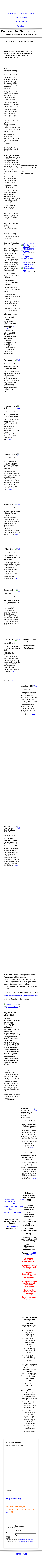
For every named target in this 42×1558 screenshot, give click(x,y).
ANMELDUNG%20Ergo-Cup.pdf (14, 1208)
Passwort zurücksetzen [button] (26, 1539)
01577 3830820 (12, 1226)
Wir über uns (20, 22)
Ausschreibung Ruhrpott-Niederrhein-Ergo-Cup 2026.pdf (29, 258)
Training (20, 17)
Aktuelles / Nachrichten (21, 13)
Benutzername (10, 1527)
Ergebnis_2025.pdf (12, 1004)
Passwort (9, 1533)
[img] (21, 5)
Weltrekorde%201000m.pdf (13, 1212)
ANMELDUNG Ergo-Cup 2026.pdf (28, 245)
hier (7, 1512)
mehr (11, 391)
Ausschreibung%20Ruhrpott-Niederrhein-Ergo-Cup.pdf (14, 1201)
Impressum (21, 1554)
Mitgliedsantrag (13, 1498)
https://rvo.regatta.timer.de (20, 681)
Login (8, 1537)
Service (20, 26)
